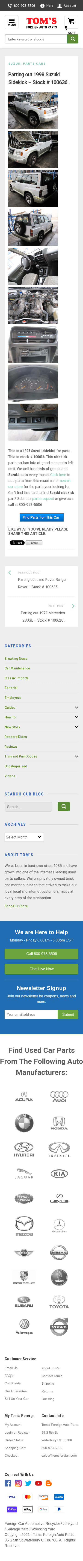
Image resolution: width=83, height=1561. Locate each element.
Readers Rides (16, 737)
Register (24, 1432)
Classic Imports (17, 678)
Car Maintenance (17, 668)
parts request (43, 498)
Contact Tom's (52, 1376)
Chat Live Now (42, 969)
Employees (13, 698)
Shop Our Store (16, 906)
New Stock (12, 727)
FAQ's (9, 1375)
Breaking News (16, 658)
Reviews (11, 747)
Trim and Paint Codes (21, 756)
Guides (10, 707)
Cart (68, 25)
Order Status (14, 1440)
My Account (13, 1424)
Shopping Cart (15, 1448)
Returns (47, 1391)
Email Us (11, 1368)
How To (10, 717)
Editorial (11, 688)
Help (49, 6)
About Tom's (50, 1368)
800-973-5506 (24, 6)
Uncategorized (16, 766)
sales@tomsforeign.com (59, 1455)
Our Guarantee (16, 1391)
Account (70, 6)
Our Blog (48, 1399)
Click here (58, 475)
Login (9, 1432)
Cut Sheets (13, 1383)
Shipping (48, 1383)
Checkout (11, 1455)
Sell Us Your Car (17, 1398)
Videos (10, 776)
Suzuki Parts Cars (27, 63)
